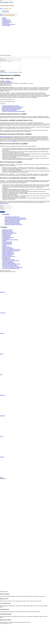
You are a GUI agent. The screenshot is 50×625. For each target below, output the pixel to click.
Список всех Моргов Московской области (11, 263)
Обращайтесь (15, 141)
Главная (4, 17)
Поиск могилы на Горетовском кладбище (11, 109)
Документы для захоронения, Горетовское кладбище (13, 111)
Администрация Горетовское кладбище (10, 105)
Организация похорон (7, 22)
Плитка (1, 436)
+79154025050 (7, 81)
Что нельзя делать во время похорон (12, 223)
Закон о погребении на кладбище (12, 222)
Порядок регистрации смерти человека (10, 250)
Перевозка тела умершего (7, 248)
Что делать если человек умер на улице (10, 268)
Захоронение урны (6, 20)
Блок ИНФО (5, 214)
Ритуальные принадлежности (8, 24)
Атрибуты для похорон (7, 229)
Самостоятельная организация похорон (10, 260)
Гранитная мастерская (4, 136)
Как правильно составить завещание (10, 239)
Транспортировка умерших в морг (12, 216)
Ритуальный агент (6, 25)
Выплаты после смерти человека (9, 233)
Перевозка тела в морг (7, 247)
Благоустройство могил (7, 230)
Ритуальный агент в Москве (8, 259)
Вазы (1, 374)
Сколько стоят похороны (7, 261)
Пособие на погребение (7, 251)
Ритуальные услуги (6, 2)
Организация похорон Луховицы (15, 72)
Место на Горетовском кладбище (9, 110)
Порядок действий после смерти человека (11, 249)
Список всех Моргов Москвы (8, 262)
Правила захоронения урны (8, 254)
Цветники (2, 333)
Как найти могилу (6, 238)
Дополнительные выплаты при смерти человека (15, 217)
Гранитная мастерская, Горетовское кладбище (12, 107)
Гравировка (2, 415)
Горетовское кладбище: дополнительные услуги (12, 106)
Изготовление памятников (8, 237)
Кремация (4, 18)
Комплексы (2, 395)
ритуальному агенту (4, 203)
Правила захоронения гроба (8, 252)
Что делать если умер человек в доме (10, 266)
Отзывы (4, 245)
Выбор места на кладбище (8, 231)
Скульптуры (2, 312)
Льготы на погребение (7, 241)
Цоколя (1, 353)
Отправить (2, 211)
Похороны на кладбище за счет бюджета (13, 224)
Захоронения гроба (6, 19)
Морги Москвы (5, 10)
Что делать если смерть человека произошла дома (15, 218)
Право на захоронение (7, 255)
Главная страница (3, 72)
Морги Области (5, 11)
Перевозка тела (5, 23)
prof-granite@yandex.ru (8, 82)
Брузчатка (2, 456)
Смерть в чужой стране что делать (12, 221)
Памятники (2, 292)
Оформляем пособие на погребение (12, 220)
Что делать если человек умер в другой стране (12, 267)
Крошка (1, 477)
